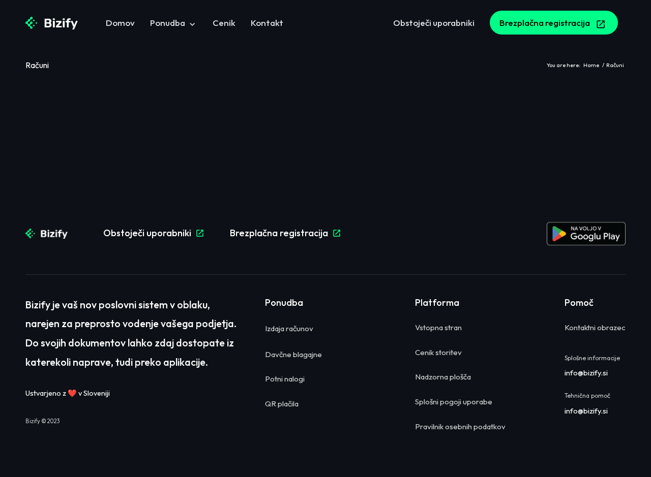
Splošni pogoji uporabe (453, 401)
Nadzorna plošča (443, 376)
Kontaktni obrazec (595, 327)
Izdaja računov (289, 328)
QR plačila (282, 403)
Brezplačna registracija (285, 233)
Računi (37, 65)
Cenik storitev (438, 352)
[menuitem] (120, 23)
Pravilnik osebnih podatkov (460, 426)
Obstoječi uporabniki (153, 233)
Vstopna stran (438, 327)
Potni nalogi (285, 379)
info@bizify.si (586, 372)
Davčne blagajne (293, 354)
